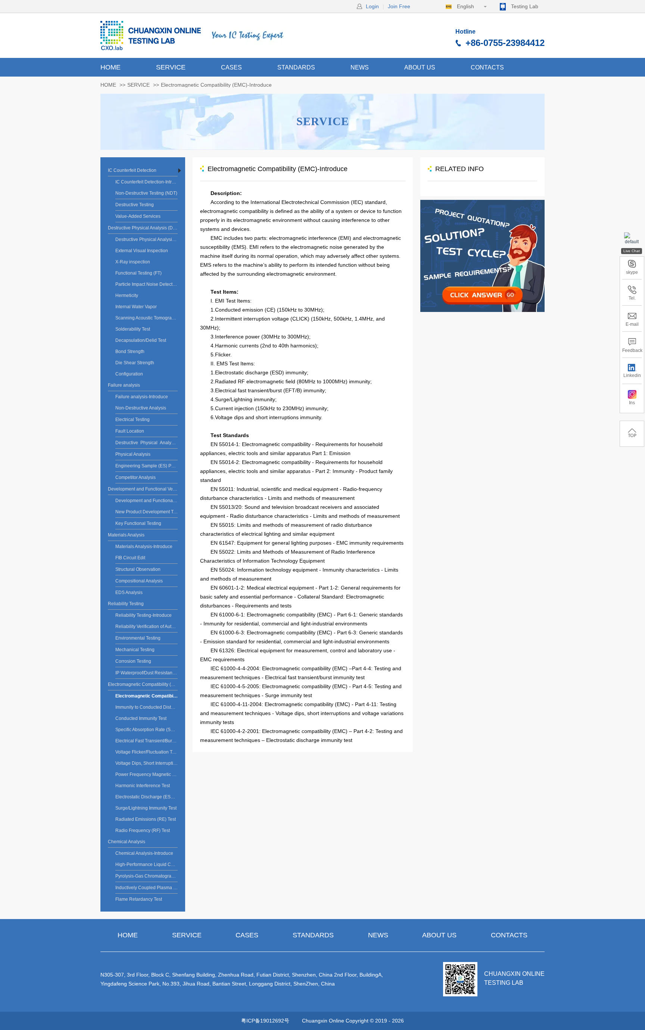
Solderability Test (132, 329)
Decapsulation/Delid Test (140, 340)
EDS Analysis (129, 592)
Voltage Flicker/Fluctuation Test (146, 752)
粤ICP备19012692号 (265, 1021)
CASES (231, 67)
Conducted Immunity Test (140, 718)
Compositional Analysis (139, 581)
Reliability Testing (126, 603)
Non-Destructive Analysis (140, 408)
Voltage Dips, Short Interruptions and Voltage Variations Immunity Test (146, 763)
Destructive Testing (134, 204)
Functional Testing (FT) (138, 273)
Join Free (399, 6)
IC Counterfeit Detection (132, 170)
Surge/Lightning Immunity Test (146, 808)
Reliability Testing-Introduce (143, 615)
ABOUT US (419, 67)
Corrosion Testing (133, 661)
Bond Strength (129, 351)
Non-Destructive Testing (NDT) (146, 193)
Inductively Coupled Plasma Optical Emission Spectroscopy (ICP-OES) (146, 887)
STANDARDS (296, 67)
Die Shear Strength (134, 362)
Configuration (129, 374)
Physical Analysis (132, 454)
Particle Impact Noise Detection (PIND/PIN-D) (146, 284)
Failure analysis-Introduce (141, 396)
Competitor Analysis (135, 477)
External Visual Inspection (141, 250)
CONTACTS (487, 67)
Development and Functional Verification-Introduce (146, 500)
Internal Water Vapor (136, 306)
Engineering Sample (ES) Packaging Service (146, 465)
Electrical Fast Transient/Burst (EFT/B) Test (146, 740)
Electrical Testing (132, 419)
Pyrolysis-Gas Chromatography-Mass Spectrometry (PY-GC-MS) (146, 876)
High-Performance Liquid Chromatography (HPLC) (146, 864)
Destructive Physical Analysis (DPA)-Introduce (146, 239)
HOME (110, 67)
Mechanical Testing (135, 649)
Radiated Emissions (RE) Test (145, 819)
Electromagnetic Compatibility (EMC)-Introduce (146, 696)
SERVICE (171, 67)
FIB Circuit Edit (130, 557)
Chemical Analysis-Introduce (144, 853)
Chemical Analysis (126, 841)
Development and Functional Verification (143, 489)
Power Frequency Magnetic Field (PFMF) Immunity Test (146, 774)
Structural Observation (138, 569)
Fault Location (129, 431)
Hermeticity (126, 295)
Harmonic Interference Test (142, 785)
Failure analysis (124, 385)
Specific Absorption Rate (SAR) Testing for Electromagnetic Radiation (146, 729)
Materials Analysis (126, 535)
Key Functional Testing (138, 523)
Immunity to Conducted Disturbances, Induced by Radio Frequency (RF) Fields (146, 707)
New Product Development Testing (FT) (146, 511)
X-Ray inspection (132, 262)
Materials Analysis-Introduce (143, 546)
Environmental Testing (138, 638)
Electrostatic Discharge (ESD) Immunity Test (146, 796)
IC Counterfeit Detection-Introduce (146, 182)
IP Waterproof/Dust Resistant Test (146, 672)
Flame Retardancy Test (138, 899)
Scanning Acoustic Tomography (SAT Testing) (146, 318)
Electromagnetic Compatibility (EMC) (143, 684)
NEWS (359, 67)
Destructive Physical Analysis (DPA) (143, 228)
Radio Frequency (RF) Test (142, 830)
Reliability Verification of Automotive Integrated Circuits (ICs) (146, 626)
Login (372, 6)
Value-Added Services (138, 216)
